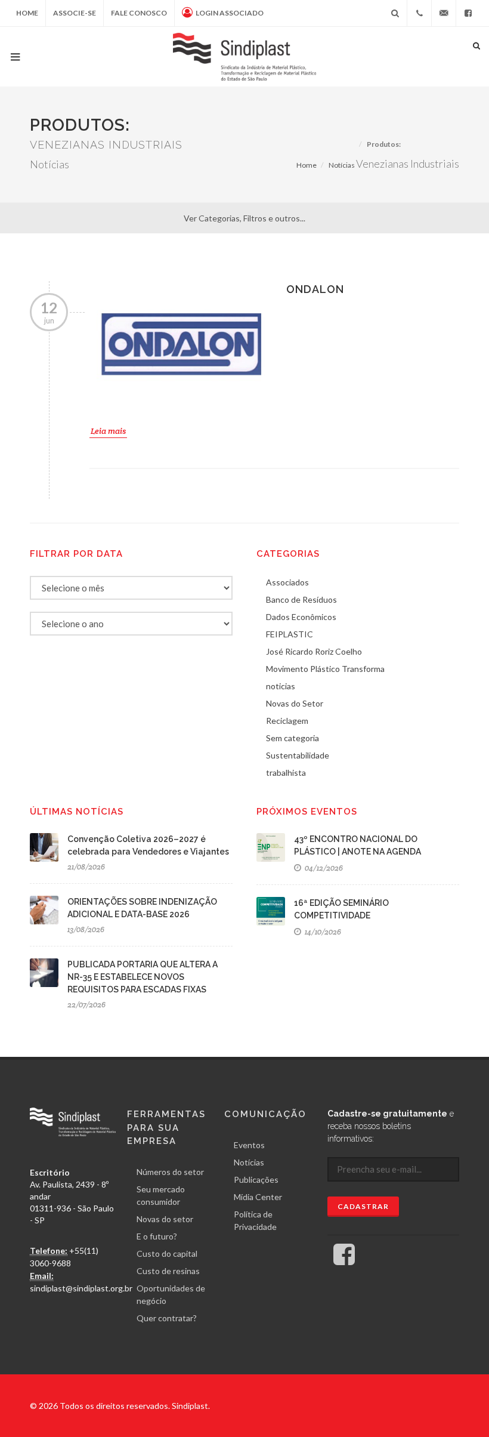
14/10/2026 (322, 932)
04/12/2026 (323, 868)
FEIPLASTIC (289, 634)
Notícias (342, 165)
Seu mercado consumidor (161, 1195)
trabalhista (286, 772)
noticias (280, 686)
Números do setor (170, 1172)
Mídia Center (258, 1197)
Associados (287, 582)
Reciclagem (287, 721)
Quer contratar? (167, 1318)
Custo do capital (167, 1253)
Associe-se (74, 12)
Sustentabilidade (297, 755)
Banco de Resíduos (301, 599)
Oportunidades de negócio (171, 1294)
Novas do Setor (294, 703)
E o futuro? (157, 1236)
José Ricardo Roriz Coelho (314, 651)
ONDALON (315, 289)
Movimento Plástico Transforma (325, 669)
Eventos (249, 1145)
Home (27, 12)
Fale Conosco (139, 12)
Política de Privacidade (255, 1220)
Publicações (256, 1179)
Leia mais (108, 430)
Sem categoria (292, 738)
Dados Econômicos (301, 617)
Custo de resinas (168, 1271)
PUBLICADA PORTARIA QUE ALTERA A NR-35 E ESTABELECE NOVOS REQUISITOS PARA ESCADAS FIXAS (142, 977)
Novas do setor (165, 1219)
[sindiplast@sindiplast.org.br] (444, 13)
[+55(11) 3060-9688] (419, 13)
